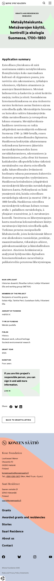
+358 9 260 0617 (13, 476)
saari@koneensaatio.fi (11, 500)
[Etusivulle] (18, 4)
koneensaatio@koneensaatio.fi (15, 472)
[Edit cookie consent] (2, 578)
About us (8, 538)
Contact (7, 545)
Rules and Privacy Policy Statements (15, 573)
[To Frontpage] (27, 443)
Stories (7, 524)
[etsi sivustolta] (44, 3)
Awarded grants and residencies (23, 517)
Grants (6, 510)
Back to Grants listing (18, 419)
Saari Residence (12, 531)
